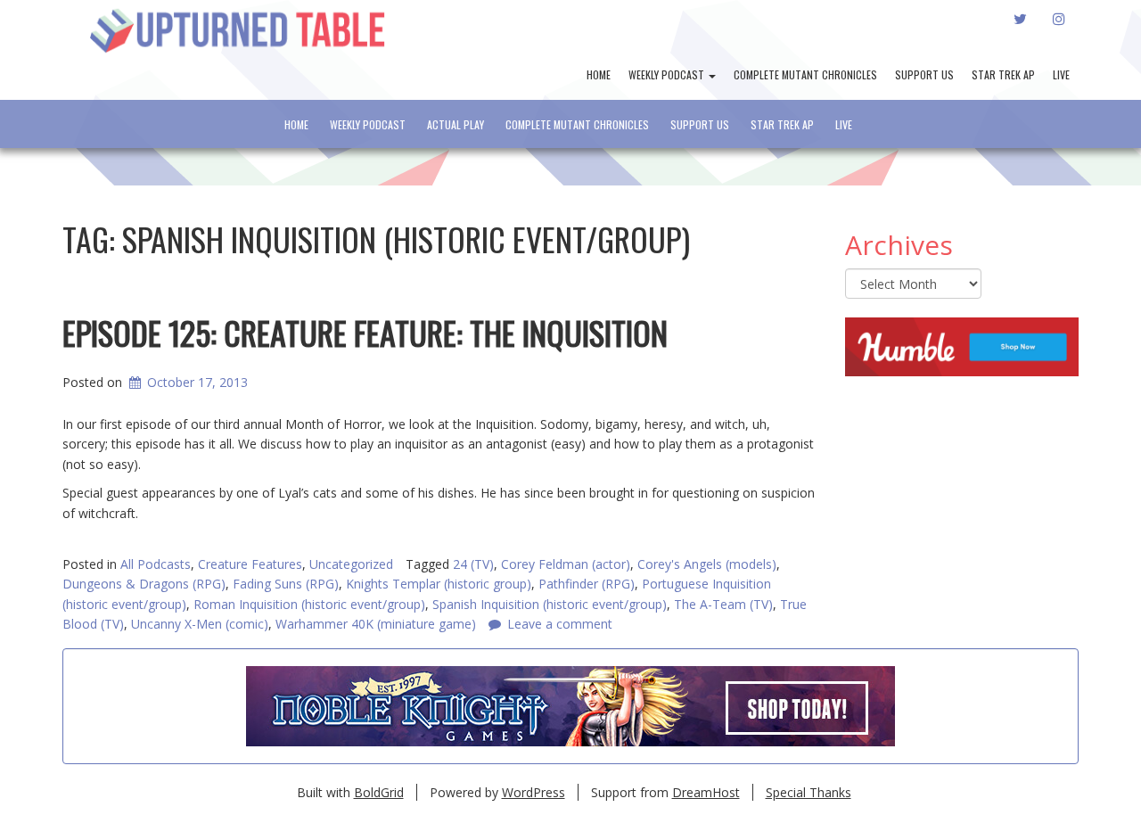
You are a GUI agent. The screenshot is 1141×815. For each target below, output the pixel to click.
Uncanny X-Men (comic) (199, 623)
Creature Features (250, 564)
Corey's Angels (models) (706, 564)
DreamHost (706, 792)
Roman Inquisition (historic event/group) (309, 604)
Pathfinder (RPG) (586, 583)
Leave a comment (559, 623)
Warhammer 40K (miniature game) (375, 623)
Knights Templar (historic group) (438, 583)
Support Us (924, 74)
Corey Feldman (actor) (565, 564)
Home (599, 74)
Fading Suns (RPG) (286, 583)
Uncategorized (351, 564)
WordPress (533, 792)
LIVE (1061, 74)
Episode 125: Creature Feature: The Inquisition (365, 332)
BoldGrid (379, 792)
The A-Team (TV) (723, 604)
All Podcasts (155, 564)
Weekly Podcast (667, 74)
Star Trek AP (1003, 74)
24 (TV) (473, 564)
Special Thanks (808, 792)
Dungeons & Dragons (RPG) (144, 583)
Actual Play (455, 124)
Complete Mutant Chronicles (805, 74)
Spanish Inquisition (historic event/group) (549, 604)
